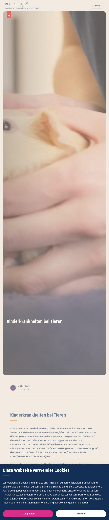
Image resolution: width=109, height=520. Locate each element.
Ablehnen (81, 513)
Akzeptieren (28, 513)
